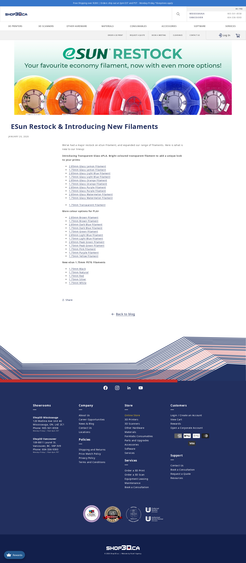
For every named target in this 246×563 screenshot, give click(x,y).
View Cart (176, 419)
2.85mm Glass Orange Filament (88, 180)
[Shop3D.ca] (32, 14)
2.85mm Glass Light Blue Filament (89, 173)
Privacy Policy (87, 457)
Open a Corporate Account (187, 427)
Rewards (176, 423)
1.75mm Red (76, 275)
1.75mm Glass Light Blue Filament (89, 176)
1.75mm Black (77, 268)
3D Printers (15, 26)
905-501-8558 (234, 13)
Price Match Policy (90, 453)
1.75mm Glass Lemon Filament (87, 169)
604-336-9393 (234, 17)
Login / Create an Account (186, 415)
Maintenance (133, 483)
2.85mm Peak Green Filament (86, 242)
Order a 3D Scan (135, 474)
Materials (108, 26)
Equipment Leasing (136, 478)
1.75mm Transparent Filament (87, 205)
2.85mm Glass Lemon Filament (87, 166)
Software (200, 26)
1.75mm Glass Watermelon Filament (91, 197)
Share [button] (69, 299)
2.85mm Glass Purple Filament (87, 187)
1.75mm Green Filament (83, 231)
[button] (178, 14)
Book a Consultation (137, 487)
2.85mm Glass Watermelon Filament (91, 194)
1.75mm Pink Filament (82, 249)
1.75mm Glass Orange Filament (88, 183)
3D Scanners (46, 26)
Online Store (132, 415)
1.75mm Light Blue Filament (86, 238)
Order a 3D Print (115, 35)
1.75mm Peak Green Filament (86, 245)
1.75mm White (77, 282)
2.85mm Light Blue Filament (86, 235)
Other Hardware (77, 26)
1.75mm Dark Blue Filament (85, 228)
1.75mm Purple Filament (84, 252)
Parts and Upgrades (137, 440)
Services (230, 26)
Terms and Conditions (92, 462)
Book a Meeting (159, 35)
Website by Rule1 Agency (131, 553)
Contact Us (195, 35)
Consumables (138, 26)
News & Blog (86, 423)
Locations (84, 432)
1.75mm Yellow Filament (83, 256)
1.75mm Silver (77, 279)
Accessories (169, 26)
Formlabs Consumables (139, 436)
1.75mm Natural (79, 272)
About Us (84, 415)
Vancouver (196, 17)
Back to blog (125, 314)
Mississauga (196, 13)
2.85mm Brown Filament (83, 217)
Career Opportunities (92, 419)
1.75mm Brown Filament (83, 221)
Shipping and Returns (92, 449)
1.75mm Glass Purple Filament (87, 190)
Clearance (178, 35)
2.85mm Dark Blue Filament (85, 224)
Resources (177, 478)
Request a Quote (137, 35)
